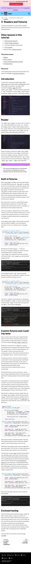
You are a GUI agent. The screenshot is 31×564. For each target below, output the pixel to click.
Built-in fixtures (7, 59)
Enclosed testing (7, 63)
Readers (5, 57)
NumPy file (13, 87)
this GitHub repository (19, 73)
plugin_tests (4, 84)
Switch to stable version (16, 4)
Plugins (5, 17)
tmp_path (7, 182)
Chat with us (10, 8)
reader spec (24, 398)
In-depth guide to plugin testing (16, 17)
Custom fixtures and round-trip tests (13, 61)
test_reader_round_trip (20, 342)
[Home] (2, 18)
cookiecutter (22, 84)
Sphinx (7, 561)
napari (10, 14)
